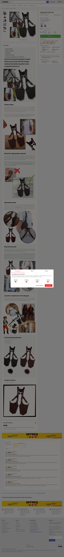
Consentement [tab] (17, 270)
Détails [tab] (32, 270)
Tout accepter (48, 285)
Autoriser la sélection (39, 285)
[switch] (16, 281)
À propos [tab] (46, 270)
